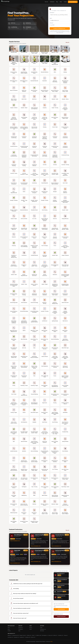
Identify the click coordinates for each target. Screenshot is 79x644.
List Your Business (72, 1)
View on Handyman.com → (15, 540)
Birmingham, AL (45, 635)
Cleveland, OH (16, 637)
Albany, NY (10, 635)
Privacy (30, 627)
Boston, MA (50, 635)
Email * (51, 18)
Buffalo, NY (55, 635)
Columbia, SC (21, 637)
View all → (68, 42)
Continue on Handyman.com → (59, 28)
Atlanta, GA (29, 635)
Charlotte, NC (60, 635)
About (61, 1)
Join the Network (61, 609)
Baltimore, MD (38, 635)
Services (46, 1)
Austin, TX (34, 635)
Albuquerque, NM (15, 635)
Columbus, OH (27, 637)
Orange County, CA (22, 635)
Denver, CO (33, 637)
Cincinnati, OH (10, 637)
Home (9, 627)
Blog (57, 1)
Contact (65, 1)
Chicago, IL (66, 635)
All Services (21, 627)
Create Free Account (61, 616)
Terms (30, 629)
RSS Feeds (42, 630)
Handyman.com (43, 629)
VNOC (41, 627)
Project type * (52, 12)
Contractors (52, 1)
